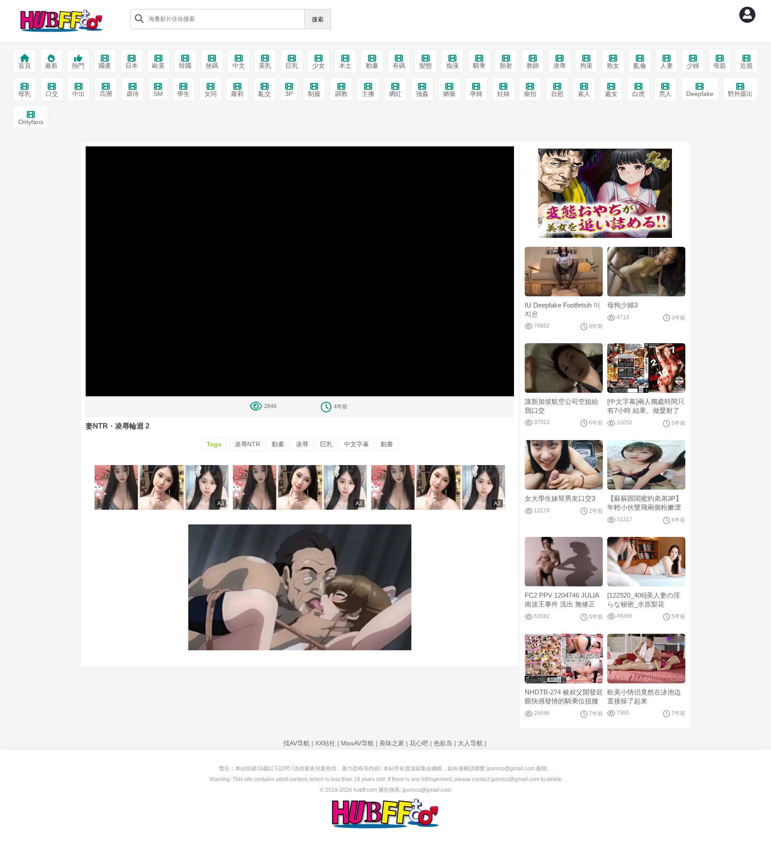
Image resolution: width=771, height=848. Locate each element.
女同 (210, 93)
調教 (341, 93)
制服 (314, 93)
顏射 (506, 65)
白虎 (638, 93)
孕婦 (476, 93)
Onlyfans (30, 121)
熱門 (78, 65)
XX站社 (325, 743)
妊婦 (503, 93)
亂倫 (640, 65)
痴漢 (452, 65)
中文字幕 (356, 444)
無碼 (212, 65)
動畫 (372, 65)
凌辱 (559, 65)
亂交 (264, 93)
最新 (51, 65)
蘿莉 (237, 93)
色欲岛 (443, 743)
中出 (78, 93)
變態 (425, 65)
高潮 (105, 93)
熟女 (613, 65)
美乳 (265, 65)
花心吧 (419, 743)
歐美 (158, 65)
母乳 (24, 93)
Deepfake (699, 93)
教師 (532, 65)
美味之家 (391, 743)
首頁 (24, 65)
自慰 (557, 93)
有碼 (399, 65)
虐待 (132, 93)
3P (289, 93)
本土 (345, 65)
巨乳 (292, 65)
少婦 (693, 65)
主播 (368, 93)
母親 (719, 65)
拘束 (586, 65)
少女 (318, 65)
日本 (131, 65)
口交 (52, 93)
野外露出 (740, 93)
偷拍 (530, 93)
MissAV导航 (357, 743)
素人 (584, 93)
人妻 (666, 65)
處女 (611, 93)
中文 (238, 65)
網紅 (395, 93)
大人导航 (470, 743)
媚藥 (449, 93)
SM (158, 93)
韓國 (185, 65)
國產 (105, 65)
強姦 (422, 93)
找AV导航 (296, 743)
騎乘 (479, 65)
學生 (183, 93)
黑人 (665, 93)
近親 (746, 65)
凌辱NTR (247, 444)
